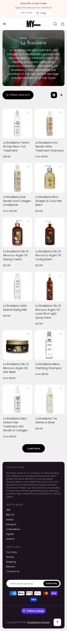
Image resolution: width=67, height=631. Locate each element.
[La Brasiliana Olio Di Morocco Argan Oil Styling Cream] (17, 232)
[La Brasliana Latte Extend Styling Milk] (17, 286)
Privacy (10, 557)
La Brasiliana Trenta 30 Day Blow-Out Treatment (16, 146)
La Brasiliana (13, 529)
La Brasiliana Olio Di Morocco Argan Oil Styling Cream (16, 255)
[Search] (55, 23)
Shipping (11, 561)
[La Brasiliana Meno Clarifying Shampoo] (50, 345)
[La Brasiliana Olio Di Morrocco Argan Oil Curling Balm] (50, 232)
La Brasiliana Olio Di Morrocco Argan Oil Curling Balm (48, 255)
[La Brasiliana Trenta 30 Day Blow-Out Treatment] (17, 123)
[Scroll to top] (57, 622)
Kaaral (9, 519)
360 (8, 510)
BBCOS (10, 514)
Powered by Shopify (38, 622)
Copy (43, 12)
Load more (33, 448)
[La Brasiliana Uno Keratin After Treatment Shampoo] (50, 123)
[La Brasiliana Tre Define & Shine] (50, 399)
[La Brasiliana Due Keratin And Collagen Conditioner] (17, 178)
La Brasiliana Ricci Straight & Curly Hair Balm (48, 201)
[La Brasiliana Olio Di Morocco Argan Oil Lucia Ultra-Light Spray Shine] (50, 286)
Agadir (10, 534)
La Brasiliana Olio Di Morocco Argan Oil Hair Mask (16, 368)
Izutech (10, 538)
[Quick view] (28, 112)
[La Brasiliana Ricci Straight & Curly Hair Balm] (50, 178)
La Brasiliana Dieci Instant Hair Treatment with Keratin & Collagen (15, 424)
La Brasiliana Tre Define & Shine (46, 420)
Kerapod (11, 524)
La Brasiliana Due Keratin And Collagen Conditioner (17, 201)
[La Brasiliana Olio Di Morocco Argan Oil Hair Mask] (17, 345)
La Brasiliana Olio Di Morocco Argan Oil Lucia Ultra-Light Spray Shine (48, 312)
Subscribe (51, 583)
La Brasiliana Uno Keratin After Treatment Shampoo (49, 146)
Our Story (11, 552)
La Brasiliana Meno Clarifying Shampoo (48, 366)
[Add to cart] (28, 221)
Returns (10, 566)
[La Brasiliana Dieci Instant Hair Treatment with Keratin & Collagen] (17, 399)
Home (23, 37)
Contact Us (12, 571)
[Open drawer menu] (4, 23)
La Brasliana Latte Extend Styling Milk (15, 308)
